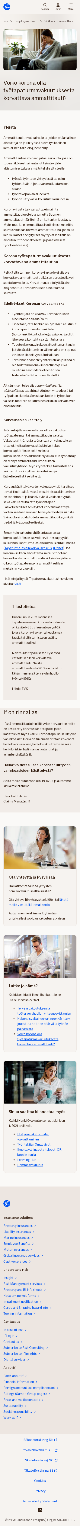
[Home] (6, 6)
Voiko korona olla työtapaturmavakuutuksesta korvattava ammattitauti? (37, 1039)
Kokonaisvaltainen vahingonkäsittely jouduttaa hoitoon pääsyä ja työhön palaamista (43, 1024)
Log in (58, 8)
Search (45, 8)
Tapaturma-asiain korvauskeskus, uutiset (33, 548)
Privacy (40, 1491)
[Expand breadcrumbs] (6, 21)
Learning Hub (26, 1160)
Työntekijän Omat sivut (34, 1144)
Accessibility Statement (40, 1501)
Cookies (40, 1481)
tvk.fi (17, 584)
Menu (71, 8)
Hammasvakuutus (30, 1165)
